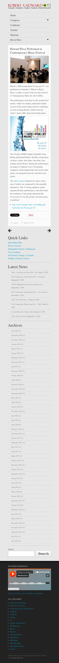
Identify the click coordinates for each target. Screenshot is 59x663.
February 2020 (16, 384)
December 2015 (16, 501)
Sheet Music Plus (15, 242)
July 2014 (14, 536)
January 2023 (15, 353)
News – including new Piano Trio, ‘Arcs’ (24, 272)
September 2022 (16, 358)
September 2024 (16, 335)
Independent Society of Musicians (21, 249)
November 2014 (16, 527)
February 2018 (16, 429)
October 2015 (16, 505)
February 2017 (16, 460)
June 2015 (14, 514)
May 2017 (14, 447)
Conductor (15, 25)
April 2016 (15, 487)
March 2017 (15, 456)
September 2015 (16, 509)
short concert (19, 180)
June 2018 (14, 420)
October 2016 (16, 469)
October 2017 (16, 438)
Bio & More (15, 39)
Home (13, 15)
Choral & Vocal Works (17, 606)
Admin (16, 223)
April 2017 (15, 451)
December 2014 (16, 523)
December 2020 (16, 371)
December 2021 (16, 362)
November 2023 (16, 340)
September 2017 (16, 442)
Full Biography (15, 626)
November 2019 (16, 389)
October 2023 (16, 344)
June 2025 (14, 331)
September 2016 (16, 474)
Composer (15, 20)
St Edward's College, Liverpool (21, 255)
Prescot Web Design (17, 658)
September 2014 (16, 532)
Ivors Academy (14, 252)
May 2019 (14, 398)
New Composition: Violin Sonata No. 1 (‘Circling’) (28, 277)
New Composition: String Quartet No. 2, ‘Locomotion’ (29, 292)
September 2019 (16, 393)
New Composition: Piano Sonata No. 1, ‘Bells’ (26, 304)
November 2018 (16, 411)
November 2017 (16, 433)
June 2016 (14, 483)
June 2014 (14, 541)
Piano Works (14, 637)
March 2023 (15, 349)
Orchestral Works (15, 634)
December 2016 (16, 465)
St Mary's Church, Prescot (18, 258)
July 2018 (14, 416)
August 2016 (15, 478)
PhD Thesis (13, 640)
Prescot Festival (14, 245)
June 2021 (14, 366)
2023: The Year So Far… (19, 300)
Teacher (13, 29)
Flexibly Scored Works (17, 623)
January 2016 (15, 496)
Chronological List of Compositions (22, 608)
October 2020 (16, 375)
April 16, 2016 (29, 223)
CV (11, 620)
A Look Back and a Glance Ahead (22, 312)
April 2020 (15, 380)
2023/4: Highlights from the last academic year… (27, 284)
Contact (12, 617)
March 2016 (15, 492)
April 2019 (15, 402)
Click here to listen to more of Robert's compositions (25, 593)
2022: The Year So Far (18, 316)
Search (10, 549)
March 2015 (15, 518)
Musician (14, 34)
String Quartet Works (17, 646)
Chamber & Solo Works (18, 603)
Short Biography (15, 643)
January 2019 (15, 407)
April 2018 (15, 425)
